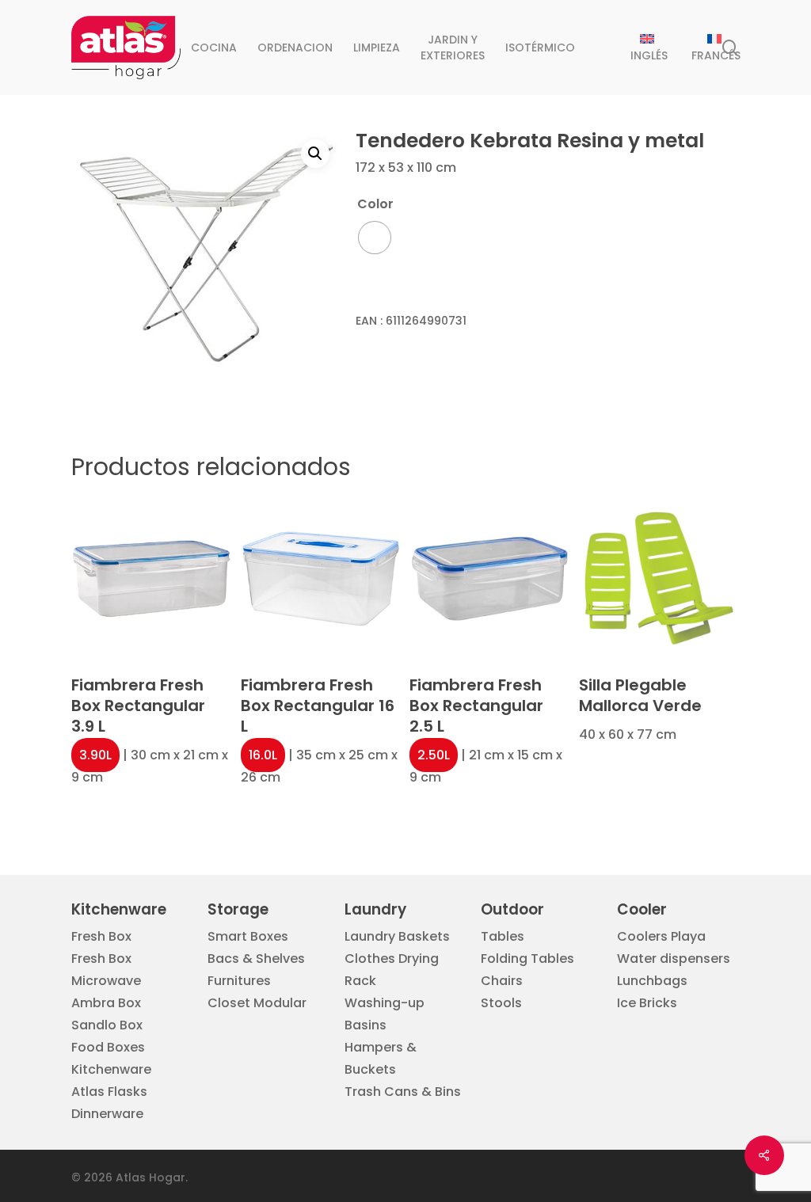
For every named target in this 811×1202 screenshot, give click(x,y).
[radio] (374, 237)
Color (375, 204)
